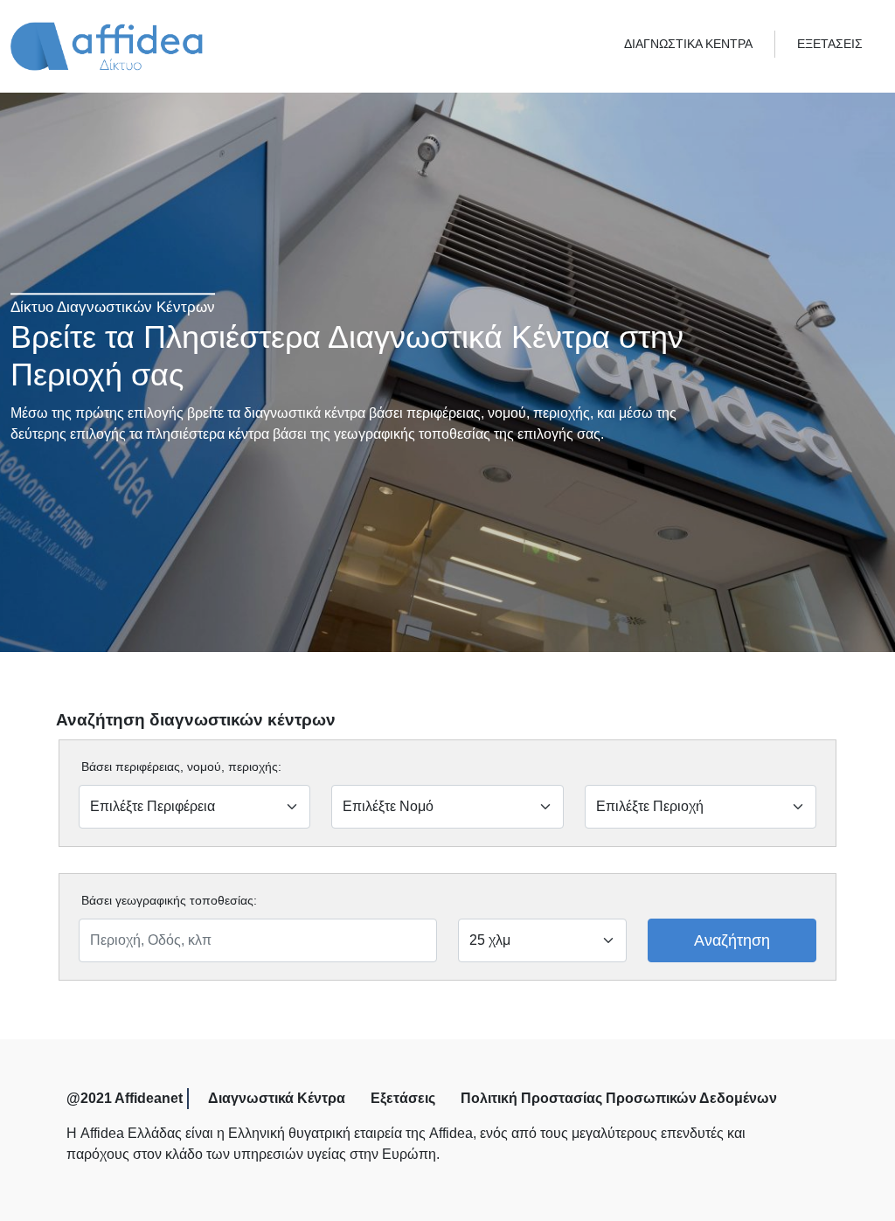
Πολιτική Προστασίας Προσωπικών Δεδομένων (619, 1098)
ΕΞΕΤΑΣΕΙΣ (830, 44)
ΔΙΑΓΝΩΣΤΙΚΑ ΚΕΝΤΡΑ (688, 44)
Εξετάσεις (403, 1098)
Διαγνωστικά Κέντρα (276, 1098)
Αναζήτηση (732, 940)
